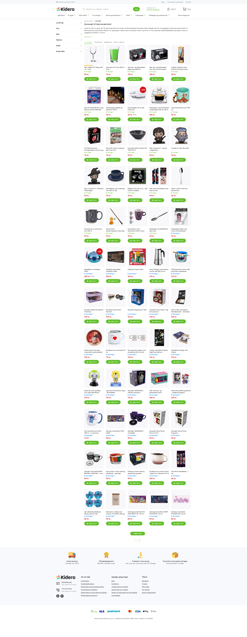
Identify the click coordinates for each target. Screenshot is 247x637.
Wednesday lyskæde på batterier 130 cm (114, 109)
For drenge (96, 15)
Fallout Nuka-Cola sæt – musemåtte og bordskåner (93, 351)
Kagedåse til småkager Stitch (92, 270)
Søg (136, 9)
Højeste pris (108, 42)
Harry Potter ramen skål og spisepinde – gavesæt (115, 472)
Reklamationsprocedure (89, 595)
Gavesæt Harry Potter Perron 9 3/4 (157, 432)
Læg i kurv (92, 79)
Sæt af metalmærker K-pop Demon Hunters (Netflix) (93, 109)
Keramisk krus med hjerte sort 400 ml (93, 230)
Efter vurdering (119, 42)
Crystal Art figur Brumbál (180, 148)
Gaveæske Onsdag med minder (179, 351)
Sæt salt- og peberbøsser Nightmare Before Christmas (136, 68)
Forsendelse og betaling (175, 2)
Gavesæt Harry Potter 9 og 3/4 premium (158, 311)
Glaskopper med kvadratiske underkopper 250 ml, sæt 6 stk (159, 109)
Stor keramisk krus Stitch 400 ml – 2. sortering (92, 432)
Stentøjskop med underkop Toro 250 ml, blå (115, 189)
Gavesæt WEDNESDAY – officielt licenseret (136, 391)
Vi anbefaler (88, 42)
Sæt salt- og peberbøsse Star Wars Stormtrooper (157, 68)
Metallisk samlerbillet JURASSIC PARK (113, 270)
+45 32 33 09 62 (153, 10)
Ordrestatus (85, 581)
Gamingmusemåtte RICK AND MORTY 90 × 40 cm (136, 513)
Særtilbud (61, 15)
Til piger (71, 15)
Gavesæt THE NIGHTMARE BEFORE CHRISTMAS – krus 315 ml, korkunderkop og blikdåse (93, 472)
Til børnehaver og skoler (120, 587)
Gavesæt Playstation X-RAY (137, 310)
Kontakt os (115, 584)
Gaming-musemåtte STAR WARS (115, 432)
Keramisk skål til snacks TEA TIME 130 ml (137, 149)
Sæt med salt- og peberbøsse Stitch (155, 391)
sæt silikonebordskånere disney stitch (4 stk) (92, 513)
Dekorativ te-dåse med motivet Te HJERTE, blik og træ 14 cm (115, 513)
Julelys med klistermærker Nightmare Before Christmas (158, 351)
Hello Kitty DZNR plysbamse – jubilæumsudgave (181, 391)
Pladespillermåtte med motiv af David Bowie (179, 230)
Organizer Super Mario (135, 269)
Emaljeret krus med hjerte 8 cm (115, 351)
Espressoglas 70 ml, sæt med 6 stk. (136, 109)
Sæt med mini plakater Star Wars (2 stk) (158, 189)
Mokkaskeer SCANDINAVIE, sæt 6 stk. (158, 230)
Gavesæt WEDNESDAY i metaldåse (136, 432)
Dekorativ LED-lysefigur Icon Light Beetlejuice (92, 391)
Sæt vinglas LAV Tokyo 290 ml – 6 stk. (93, 68)
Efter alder (83, 15)
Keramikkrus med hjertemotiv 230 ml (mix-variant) (136, 230)
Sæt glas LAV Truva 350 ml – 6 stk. (115, 68)
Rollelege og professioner (158, 15)
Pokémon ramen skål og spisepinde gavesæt (136, 472)
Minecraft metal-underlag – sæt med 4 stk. (115, 149)
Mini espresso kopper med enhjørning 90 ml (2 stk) (137, 351)
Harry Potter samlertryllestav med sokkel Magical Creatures (116, 230)
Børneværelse (88, 21)
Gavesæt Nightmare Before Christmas (93, 311)
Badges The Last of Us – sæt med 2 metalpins (137, 189)
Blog (163, 2)
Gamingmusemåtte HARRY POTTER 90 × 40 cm (158, 513)
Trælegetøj (139, 15)
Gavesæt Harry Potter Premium (113, 311)
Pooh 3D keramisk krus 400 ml (180, 109)
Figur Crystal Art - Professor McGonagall (94, 189)
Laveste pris (98, 42)
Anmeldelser (116, 595)
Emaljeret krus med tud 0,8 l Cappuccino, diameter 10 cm (159, 472)
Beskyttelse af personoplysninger (92, 587)
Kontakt (188, 2)
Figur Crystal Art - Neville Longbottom (158, 149)
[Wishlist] (87, 47)
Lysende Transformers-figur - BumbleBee (115, 391)
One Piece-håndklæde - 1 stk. (179, 472)
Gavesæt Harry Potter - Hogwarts (179, 432)
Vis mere (87, 37)
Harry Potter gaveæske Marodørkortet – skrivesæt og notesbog (180, 311)
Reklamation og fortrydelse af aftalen (94, 592)
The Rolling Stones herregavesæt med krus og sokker (93, 149)
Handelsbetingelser (87, 584)
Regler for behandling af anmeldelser (124, 592)
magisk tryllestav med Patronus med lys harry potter (179, 68)
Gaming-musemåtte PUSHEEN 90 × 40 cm (178, 513)
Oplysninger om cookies (120, 590)
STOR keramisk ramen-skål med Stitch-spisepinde (180, 270)
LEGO (128, 15)
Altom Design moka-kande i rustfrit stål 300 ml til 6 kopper (159, 270)
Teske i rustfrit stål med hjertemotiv (179, 189)
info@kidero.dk (66, 582)
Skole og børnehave (113, 15)
